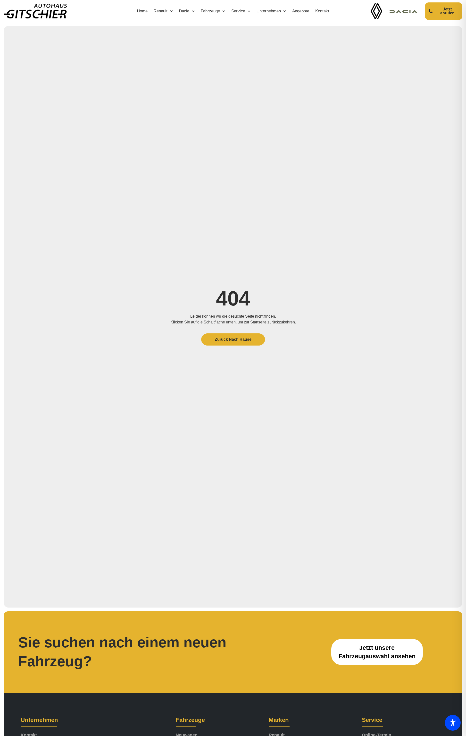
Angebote (300, 11)
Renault (160, 11)
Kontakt (322, 11)
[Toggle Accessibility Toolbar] (452, 722)
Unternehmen (269, 11)
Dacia (184, 11)
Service (238, 11)
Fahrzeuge (210, 11)
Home (142, 11)
